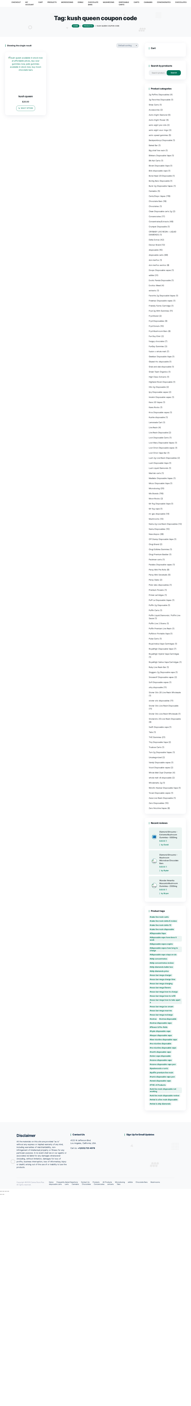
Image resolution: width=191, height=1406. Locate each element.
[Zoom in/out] (1, 1191)
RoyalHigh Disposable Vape (161, 649)
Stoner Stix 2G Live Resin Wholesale (165, 692)
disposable (153, 250)
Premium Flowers (156, 590)
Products (96, 1182)
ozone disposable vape (161, 1060)
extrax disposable (168, 1019)
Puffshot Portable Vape (159, 634)
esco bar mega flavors (161, 987)
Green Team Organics (158, 372)
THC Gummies (155, 737)
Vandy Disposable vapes (159, 762)
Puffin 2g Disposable (158, 605)
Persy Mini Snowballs (158, 575)
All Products (107, 1182)
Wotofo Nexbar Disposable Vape (163, 788)
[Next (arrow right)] (3, 1194)
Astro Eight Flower (157, 120)
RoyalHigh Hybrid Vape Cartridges (164, 654)
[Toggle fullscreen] (3, 1191)
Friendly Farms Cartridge (160, 306)
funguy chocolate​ (156, 341)
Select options (27, 108)
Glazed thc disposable (159, 362)
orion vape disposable (161, 1056)
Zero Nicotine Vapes (158, 808)
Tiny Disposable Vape (158, 742)
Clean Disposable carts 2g (160, 211)
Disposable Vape (158, 933)
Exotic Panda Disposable (160, 280)
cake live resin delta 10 (161, 925)
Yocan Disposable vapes (159, 793)
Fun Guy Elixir (155, 336)
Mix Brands (154, 493)
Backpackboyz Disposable (160, 140)
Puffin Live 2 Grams (157, 623)
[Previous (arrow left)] (1, 1194)
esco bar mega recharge (162, 1015)
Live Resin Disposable (158, 432)
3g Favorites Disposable (159, 100)
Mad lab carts (155, 473)
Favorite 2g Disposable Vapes (162, 296)
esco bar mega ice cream (162, 1006)
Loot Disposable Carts (159, 438)
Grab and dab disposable (160, 367)
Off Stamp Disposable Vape (161, 539)
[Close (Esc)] (8, 1191)
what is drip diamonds (161, 1104)
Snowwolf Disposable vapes (161, 677)
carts (67, 1184)
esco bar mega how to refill (163, 996)
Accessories (154, 110)
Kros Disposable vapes (159, 412)
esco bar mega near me (161, 1010)
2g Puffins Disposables (159, 94)
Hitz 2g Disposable (157, 387)
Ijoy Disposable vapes (158, 392)
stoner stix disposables (159, 701)
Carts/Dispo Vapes (157, 196)
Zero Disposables (156, 803)
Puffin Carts (154, 610)
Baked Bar (153, 145)
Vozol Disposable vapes (159, 767)
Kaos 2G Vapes (155, 402)
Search (174, 73)
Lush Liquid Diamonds (158, 468)
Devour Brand (155, 245)
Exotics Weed (155, 285)
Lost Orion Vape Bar (158, 453)
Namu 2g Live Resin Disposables (163, 524)
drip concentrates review (162, 963)
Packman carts (155, 559)
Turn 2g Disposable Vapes (160, 752)
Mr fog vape (154, 509)
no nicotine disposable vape (163, 1048)
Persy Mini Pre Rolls (157, 570)
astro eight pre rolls (158, 125)
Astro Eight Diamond (158, 115)
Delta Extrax (154, 240)
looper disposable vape (161, 1035)
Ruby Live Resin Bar (157, 667)
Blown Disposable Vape (159, 166)
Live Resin (153, 427)
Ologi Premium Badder (159, 554)
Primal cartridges (156, 595)
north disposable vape (161, 1052)
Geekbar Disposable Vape (160, 356)
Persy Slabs (154, 580)
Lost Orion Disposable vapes (161, 448)
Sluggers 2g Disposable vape (162, 672)
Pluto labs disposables (159, 585)
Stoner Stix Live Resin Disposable (163, 706)
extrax (154, 1019)
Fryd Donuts (154, 326)
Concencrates (155, 216)
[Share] (6, 1191)
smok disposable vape (161, 1081)
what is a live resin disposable (164, 1099)
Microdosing (154, 488)
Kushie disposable (157, 417)
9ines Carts (154, 105)
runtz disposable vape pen (163, 1077)
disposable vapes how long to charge (164, 949)
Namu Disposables (157, 529)
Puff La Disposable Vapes (160, 600)
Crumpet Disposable (158, 227)
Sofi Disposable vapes (159, 682)
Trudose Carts (155, 747)
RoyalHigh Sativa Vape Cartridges (164, 662)
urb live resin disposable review (165, 1095)
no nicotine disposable (161, 1043)
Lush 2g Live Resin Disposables (163, 458)
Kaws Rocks (154, 407)
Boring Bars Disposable (159, 181)
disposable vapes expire (162, 944)
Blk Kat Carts (154, 161)
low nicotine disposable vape (164, 1039)
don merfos (154, 260)
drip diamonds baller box (162, 967)
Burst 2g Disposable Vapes (161, 186)
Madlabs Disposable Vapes (161, 478)
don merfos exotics (157, 265)
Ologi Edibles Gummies (159, 549)
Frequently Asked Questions (67, 1182)
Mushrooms (154, 519)
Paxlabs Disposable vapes (160, 565)
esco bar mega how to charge (164, 992)
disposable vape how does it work (163, 938)
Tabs (151, 732)
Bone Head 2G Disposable (160, 176)
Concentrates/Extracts (159, 221)
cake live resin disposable (162, 929)
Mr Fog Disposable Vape (159, 504)
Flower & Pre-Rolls (159, 1027)
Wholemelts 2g (155, 783)
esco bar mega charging (161, 983)
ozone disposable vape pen (163, 1064)
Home (51, 1182)
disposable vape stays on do (164, 954)
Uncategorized (155, 757)
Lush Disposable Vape (158, 463)
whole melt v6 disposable (160, 778)
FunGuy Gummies (156, 346)
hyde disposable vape (161, 1031)
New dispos (154, 534)
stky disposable (156, 687)
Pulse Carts (154, 639)
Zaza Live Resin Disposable (161, 798)
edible (151, 275)
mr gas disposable (157, 514)
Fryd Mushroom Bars (158, 331)
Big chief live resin (157, 150)
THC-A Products (158, 1085)
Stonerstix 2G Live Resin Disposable (165, 719)
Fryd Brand (153, 316)
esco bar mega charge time (163, 979)
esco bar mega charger (161, 975)
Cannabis (153, 191)
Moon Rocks (154, 498)
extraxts (152, 290)
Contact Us (85, 1182)
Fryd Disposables (156, 321)
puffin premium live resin (162, 1072)
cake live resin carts (160, 917)
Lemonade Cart (155, 422)
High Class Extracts (157, 377)
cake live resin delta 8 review (164, 921)
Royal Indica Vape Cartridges (161, 644)
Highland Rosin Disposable (160, 382)
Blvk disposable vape (158, 171)
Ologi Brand (154, 544)
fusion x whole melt (157, 351)
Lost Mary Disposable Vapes (161, 443)
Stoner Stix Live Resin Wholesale (163, 714)
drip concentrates (159, 959)
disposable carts (156, 255)
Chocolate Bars (155, 201)
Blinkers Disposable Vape (160, 155)
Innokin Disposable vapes (160, 397)
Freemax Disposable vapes (160, 301)
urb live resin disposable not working (163, 1090)
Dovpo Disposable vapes (160, 270)
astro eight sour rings (158, 130)
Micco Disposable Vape (159, 483)
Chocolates (154, 206)
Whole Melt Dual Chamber (160, 773)
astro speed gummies (158, 135)
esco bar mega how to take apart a (165, 1001)
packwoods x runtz (159, 1068)
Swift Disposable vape (159, 727)
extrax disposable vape (161, 1023)
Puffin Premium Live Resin (160, 628)
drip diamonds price (160, 971)
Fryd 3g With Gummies (159, 311)
